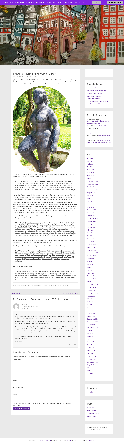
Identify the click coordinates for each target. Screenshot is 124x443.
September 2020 (92, 362)
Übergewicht (52, 285)
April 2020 (90, 376)
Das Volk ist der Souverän (95, 88)
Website (15, 394)
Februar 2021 (91, 348)
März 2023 (90, 276)
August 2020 (91, 365)
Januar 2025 (91, 213)
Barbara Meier (26, 285)
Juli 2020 (90, 368)
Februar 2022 (91, 313)
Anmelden (90, 407)
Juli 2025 (90, 195)
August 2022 (91, 296)
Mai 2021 (90, 339)
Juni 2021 (90, 336)
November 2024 (92, 218)
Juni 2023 (90, 267)
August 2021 (91, 330)
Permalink (26, 308)
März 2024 (90, 241)
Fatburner (34, 285)
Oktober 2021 (91, 325)
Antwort (73, 345)
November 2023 (92, 253)
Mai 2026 (90, 167)
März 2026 (90, 172)
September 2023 (92, 259)
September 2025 (92, 190)
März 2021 (90, 345)
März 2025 (90, 207)
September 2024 (92, 224)
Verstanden (96, 2)
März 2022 (90, 310)
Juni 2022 (90, 302)
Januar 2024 (91, 247)
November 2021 (92, 322)
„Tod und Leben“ (104, 126)
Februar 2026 (91, 175)
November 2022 (92, 287)
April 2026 (90, 170)
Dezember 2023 (92, 250)
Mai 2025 (90, 201)
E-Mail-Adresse (18, 387)
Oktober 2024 (91, 221)
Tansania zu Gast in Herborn (96, 91)
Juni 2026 (90, 164)
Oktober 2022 (91, 290)
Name (15, 381)
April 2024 (90, 238)
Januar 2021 (91, 350)
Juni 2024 (90, 233)
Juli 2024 (90, 230)
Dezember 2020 (92, 353)
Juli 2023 (90, 264)
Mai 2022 (90, 304)
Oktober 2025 (91, 187)
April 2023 (90, 273)
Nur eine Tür (16, 293)
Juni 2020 (90, 371)
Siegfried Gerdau (33, 76)
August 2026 (91, 158)
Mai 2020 (90, 373)
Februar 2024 (91, 244)
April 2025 (90, 204)
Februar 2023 (91, 279)
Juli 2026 (90, 161)
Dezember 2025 (92, 181)
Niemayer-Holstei (42, 285)
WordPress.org (92, 416)
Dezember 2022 (92, 284)
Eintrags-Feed (91, 410)
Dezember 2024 (92, 216)
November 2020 (92, 356)
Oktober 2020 (91, 359)
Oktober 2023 (91, 256)
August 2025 (91, 193)
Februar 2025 (91, 210)
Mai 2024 (90, 236)
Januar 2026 (91, 178)
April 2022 (90, 307)
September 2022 (92, 293)
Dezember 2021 (92, 319)
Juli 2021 (90, 333)
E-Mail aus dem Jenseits (71, 293)
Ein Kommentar (64, 285)
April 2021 (90, 342)
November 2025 (92, 184)
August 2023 (91, 261)
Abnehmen (18, 285)
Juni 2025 (90, 198)
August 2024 (91, 227)
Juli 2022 (90, 299)
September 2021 (92, 327)
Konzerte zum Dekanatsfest (96, 93)
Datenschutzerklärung (115, 2)
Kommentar (17, 360)
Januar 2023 (91, 282)
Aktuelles (90, 392)
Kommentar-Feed (93, 413)
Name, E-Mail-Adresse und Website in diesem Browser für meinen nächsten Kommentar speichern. (42, 404)
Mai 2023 (90, 270)
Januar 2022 (91, 316)
